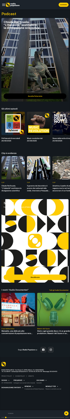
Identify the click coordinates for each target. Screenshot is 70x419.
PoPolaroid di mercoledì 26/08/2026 (10, 139)
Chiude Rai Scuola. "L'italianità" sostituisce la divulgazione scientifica (11, 188)
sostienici (63, 5)
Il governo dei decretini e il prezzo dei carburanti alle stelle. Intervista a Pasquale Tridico (37, 188)
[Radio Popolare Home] (13, 5)
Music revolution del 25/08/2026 (35, 139)
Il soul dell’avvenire (7, 329)
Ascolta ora (35, 277)
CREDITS (31, 376)
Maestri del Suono (43, 329)
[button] (3, 5)
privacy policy (6, 376)
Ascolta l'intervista (35, 96)
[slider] (5, 417)
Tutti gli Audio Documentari (59, 290)
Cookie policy (20, 376)
